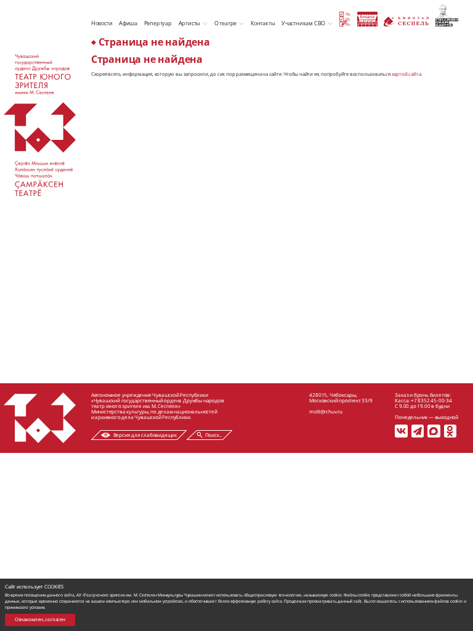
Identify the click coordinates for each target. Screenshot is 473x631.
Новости (102, 23)
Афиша (128, 23)
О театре (225, 23)
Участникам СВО (303, 23)
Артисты (190, 23)
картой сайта (406, 74)
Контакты (263, 23)
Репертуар (158, 23)
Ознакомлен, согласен (40, 619)
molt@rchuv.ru (325, 411)
